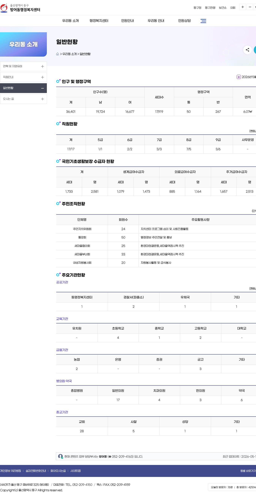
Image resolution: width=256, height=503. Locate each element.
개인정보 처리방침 (10, 470)
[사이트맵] (203, 20)
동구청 (197, 7)
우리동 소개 (70, 20)
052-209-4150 (82, 484)
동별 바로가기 (248, 471)
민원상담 (184, 20)
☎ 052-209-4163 (121, 456)
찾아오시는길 (58, 470)
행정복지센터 (99, 20)
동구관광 (210, 7)
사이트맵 (75, 470)
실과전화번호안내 (36, 470)
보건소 (223, 7)
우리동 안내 (156, 20)
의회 (232, 7)
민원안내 (127, 20)
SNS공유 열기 (247, 49)
